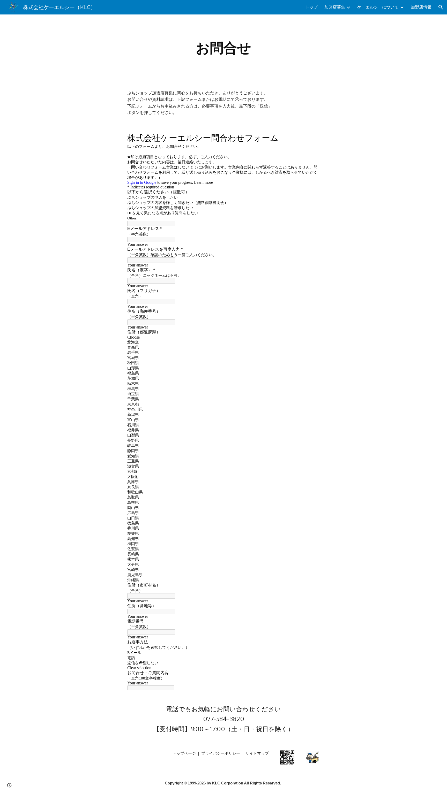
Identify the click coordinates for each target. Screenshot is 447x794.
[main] (223, 48)
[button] (441, 7)
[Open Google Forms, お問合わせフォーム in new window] (312, 137)
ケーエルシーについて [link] (378, 7)
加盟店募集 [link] (334, 7)
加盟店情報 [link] (421, 7)
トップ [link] (311, 7)
